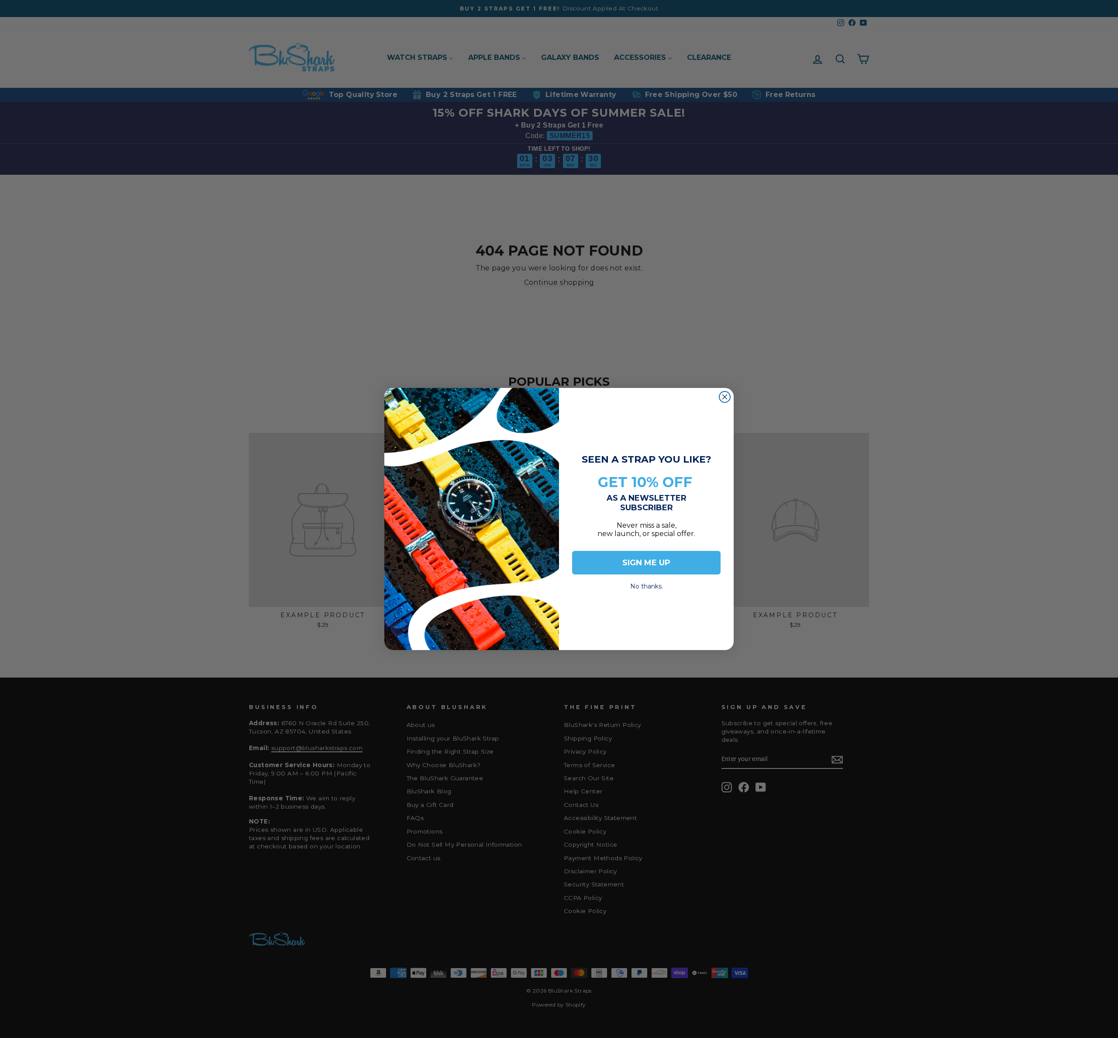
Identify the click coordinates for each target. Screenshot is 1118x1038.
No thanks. (646, 584)
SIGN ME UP (646, 562)
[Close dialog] (724, 396)
